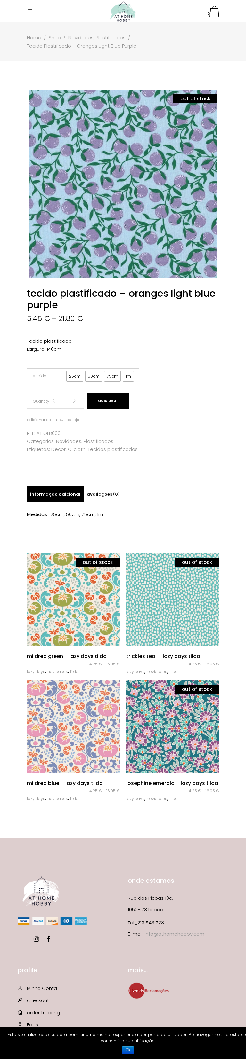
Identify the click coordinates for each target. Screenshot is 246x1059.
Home (34, 37)
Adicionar (108, 400)
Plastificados (111, 37)
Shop (55, 37)
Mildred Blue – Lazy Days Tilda (65, 783)
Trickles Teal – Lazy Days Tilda (163, 656)
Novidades (81, 37)
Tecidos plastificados (113, 449)
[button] (75, 376)
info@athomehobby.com (174, 933)
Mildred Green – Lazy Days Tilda (67, 656)
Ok (128, 1050)
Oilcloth (77, 449)
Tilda (74, 671)
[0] (214, 13)
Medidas (40, 376)
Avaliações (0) (103, 494)
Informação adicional (55, 494)
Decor (58, 449)
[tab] (55, 494)
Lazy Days (36, 671)
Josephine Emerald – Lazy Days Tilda (172, 783)
